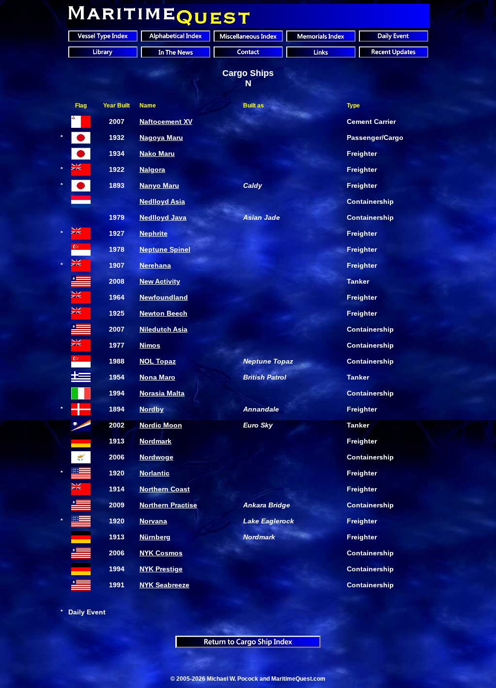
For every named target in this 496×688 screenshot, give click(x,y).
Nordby (152, 409)
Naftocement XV (166, 121)
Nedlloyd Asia (162, 201)
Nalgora (152, 169)
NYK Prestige (161, 569)
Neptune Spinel (165, 249)
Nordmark (155, 441)
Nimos (150, 345)
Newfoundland (164, 297)
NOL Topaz (158, 361)
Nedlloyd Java (163, 217)
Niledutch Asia (163, 329)
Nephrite (154, 233)
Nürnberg (155, 537)
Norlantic (155, 473)
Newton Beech (163, 313)
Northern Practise (168, 505)
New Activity (160, 281)
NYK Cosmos (161, 553)
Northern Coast (165, 489)
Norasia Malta (162, 393)
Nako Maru (157, 153)
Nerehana (155, 265)
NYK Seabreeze (164, 585)
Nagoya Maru (161, 137)
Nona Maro (157, 377)
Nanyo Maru (159, 185)
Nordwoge (156, 457)
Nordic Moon (161, 425)
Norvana (153, 521)
